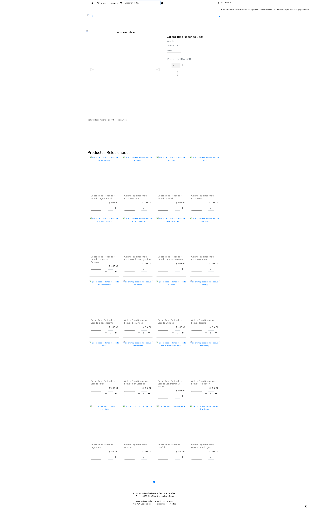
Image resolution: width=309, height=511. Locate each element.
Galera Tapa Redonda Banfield (169, 446)
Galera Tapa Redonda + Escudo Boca (203, 197)
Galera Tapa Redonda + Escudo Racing (203, 321)
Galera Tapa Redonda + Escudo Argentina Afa (103, 197)
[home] (92, 3)
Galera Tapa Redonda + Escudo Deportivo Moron (170, 258)
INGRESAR (226, 2)
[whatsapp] (306, 506)
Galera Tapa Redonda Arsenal (135, 446)
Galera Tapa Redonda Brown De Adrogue (202, 446)
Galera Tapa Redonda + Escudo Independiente (103, 321)
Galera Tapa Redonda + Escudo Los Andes (136, 321)
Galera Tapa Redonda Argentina (102, 446)
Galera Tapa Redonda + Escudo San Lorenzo (136, 382)
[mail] (219, 16)
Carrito (102, 3)
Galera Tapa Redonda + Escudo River (103, 382)
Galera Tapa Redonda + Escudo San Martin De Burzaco (170, 384)
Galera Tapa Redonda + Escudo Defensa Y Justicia (137, 258)
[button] (92, 69)
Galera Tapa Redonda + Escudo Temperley (203, 382)
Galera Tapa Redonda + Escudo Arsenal (136, 197)
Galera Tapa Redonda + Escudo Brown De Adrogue (103, 259)
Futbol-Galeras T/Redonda (174, 53)
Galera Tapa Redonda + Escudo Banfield (170, 197)
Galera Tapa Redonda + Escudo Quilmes (170, 321)
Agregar (172, 73)
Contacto (114, 3)
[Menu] (39, 3)
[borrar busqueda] (161, 2)
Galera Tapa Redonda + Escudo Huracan (203, 258)
